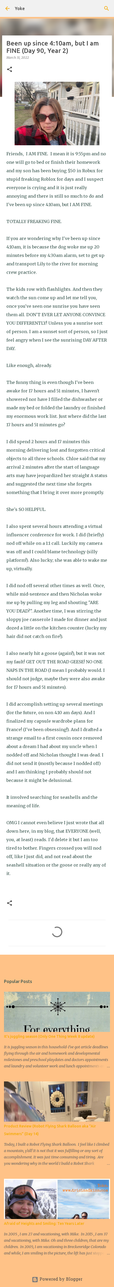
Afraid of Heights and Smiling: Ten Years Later (44, 1223)
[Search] (106, 8)
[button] (9, 69)
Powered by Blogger (60, 1279)
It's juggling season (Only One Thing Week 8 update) (49, 1036)
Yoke (20, 8)
